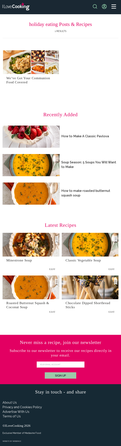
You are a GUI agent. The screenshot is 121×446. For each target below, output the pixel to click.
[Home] (16, 7)
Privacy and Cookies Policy (22, 407)
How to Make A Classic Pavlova (85, 136)
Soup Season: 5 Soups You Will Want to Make (88, 164)
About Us (10, 402)
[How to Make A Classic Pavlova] (31, 137)
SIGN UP (60, 375)
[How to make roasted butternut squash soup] (31, 194)
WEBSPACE (17, 441)
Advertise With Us (16, 412)
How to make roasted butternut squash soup (85, 193)
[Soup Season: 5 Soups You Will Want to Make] (31, 165)
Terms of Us (12, 416)
